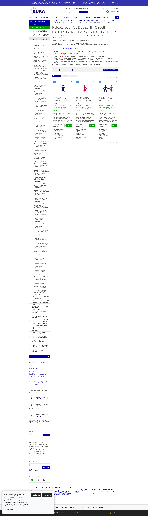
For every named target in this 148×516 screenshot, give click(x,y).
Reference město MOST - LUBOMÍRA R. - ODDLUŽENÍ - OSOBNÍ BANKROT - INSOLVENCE (41, 192)
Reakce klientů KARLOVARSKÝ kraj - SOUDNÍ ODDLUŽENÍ (40, 316)
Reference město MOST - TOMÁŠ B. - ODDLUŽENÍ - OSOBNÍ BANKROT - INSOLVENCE (41, 119)
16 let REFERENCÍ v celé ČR (61, 507)
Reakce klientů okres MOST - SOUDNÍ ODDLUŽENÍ (40, 61)
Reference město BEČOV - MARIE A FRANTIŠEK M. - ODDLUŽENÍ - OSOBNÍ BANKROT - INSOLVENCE (41, 159)
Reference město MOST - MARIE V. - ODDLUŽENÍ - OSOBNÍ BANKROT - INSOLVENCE (40, 112)
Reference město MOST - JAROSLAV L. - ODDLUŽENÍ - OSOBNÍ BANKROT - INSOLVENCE (41, 172)
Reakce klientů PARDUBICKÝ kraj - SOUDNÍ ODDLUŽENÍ (40, 346)
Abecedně (73, 75)
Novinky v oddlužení (37, 362)
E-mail (30, 464)
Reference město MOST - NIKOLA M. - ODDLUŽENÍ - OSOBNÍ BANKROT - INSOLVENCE (41, 259)
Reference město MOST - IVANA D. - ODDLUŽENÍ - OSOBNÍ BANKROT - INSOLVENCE (40, 219)
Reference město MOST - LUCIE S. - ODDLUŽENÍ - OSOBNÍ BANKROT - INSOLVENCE (41, 179)
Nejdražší (65, 75)
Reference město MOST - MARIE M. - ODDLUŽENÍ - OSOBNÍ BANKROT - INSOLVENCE (41, 146)
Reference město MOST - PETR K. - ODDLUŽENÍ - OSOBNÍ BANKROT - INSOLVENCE (40, 265)
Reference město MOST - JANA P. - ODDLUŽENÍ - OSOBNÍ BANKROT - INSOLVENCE (40, 132)
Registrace (115, 8)
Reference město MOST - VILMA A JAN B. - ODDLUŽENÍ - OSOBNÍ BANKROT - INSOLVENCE (41, 66)
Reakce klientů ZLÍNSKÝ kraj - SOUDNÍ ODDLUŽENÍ (39, 31)
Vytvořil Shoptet (115, 512)
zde (62, 56)
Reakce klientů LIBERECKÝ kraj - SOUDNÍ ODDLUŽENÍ (40, 324)
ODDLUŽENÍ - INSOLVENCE (42, 17)
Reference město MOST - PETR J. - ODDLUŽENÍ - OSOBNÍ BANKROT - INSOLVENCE (40, 225)
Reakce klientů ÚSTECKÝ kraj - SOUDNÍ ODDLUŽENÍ (39, 38)
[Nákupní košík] (32, 480)
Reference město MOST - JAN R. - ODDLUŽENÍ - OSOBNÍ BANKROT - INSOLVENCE (40, 292)
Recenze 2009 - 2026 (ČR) (71, 17)
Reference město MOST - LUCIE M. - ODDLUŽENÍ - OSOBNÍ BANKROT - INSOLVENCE (40, 166)
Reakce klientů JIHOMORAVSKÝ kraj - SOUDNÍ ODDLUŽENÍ (40, 306)
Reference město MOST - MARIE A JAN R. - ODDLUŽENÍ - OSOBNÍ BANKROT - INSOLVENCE (41, 72)
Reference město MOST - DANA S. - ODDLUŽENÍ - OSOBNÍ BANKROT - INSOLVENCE (40, 185)
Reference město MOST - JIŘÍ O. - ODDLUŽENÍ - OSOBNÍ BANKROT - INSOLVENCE (40, 86)
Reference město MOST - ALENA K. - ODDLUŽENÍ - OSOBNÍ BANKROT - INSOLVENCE (40, 152)
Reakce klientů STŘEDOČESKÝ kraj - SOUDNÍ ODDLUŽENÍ (40, 329)
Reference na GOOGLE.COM (37, 453)
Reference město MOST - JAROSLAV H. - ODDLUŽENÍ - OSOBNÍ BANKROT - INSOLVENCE (41, 272)
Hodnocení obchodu (101, 17)
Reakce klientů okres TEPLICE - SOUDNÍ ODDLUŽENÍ (41, 297)
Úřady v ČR (86, 17)
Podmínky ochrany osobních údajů (39, 446)
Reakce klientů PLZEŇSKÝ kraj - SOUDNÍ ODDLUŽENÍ (39, 337)
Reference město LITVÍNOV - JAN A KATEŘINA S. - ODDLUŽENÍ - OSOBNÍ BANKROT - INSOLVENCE (41, 279)
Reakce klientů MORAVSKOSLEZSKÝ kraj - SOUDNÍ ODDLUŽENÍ (39, 342)
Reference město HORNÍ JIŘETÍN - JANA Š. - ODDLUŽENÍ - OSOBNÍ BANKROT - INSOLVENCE (41, 285)
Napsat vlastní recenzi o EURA (38, 455)
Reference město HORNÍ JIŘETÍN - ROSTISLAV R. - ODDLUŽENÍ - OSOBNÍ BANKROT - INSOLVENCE (41, 212)
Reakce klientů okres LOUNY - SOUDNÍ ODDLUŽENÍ (41, 57)
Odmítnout (36, 495)
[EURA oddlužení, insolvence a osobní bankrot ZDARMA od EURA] (37, 11)
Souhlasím (47, 495)
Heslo (30, 465)
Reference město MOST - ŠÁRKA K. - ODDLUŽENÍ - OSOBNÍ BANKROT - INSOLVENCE (40, 92)
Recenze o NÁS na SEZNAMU (76, 507)
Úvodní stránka (31, 17)
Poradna (57, 17)
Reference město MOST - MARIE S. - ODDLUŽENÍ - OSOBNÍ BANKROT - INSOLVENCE (40, 252)
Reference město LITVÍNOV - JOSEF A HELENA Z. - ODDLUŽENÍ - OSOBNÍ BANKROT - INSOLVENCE (41, 239)
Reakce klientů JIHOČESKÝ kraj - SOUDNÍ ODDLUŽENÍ (40, 320)
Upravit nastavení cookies (80, 512)
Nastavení (9, 510)
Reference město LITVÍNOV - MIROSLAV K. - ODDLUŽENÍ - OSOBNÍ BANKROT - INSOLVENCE (41, 245)
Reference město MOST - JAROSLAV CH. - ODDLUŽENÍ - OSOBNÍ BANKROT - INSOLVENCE (41, 205)
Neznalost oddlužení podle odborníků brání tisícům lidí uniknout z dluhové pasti (37, 376)
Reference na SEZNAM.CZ (37, 451)
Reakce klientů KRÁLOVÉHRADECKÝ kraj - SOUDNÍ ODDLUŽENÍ (39, 311)
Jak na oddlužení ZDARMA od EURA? (39, 444)
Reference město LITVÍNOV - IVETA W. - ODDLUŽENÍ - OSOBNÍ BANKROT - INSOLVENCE (41, 232)
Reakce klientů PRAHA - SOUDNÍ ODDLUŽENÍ (39, 333)
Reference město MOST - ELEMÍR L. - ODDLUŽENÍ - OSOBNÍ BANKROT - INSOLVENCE (41, 106)
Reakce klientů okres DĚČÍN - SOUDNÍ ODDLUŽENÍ (40, 42)
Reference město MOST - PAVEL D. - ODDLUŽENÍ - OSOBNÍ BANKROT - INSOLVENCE (40, 79)
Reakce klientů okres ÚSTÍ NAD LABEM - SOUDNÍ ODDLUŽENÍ (41, 301)
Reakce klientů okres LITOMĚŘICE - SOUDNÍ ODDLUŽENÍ (39, 52)
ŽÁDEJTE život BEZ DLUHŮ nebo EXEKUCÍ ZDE (96, 507)
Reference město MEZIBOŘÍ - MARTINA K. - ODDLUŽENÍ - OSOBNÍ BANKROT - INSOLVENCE (41, 199)
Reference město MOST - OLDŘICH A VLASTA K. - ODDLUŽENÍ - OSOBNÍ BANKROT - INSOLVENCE (41, 139)
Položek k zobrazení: (110, 69)
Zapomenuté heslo (34, 470)
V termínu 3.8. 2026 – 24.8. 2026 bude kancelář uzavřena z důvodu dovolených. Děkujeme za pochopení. (39, 369)
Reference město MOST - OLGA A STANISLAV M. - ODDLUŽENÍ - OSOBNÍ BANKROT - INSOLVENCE (41, 99)
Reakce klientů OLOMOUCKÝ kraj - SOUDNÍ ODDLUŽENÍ (40, 35)
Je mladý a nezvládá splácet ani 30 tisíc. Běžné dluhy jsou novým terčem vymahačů (39, 382)
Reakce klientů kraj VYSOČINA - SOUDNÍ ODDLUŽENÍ (38, 350)
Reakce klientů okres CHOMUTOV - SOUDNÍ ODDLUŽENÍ (39, 47)
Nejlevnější (56, 75)
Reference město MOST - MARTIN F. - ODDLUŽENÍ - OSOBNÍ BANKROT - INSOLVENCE (41, 126)
